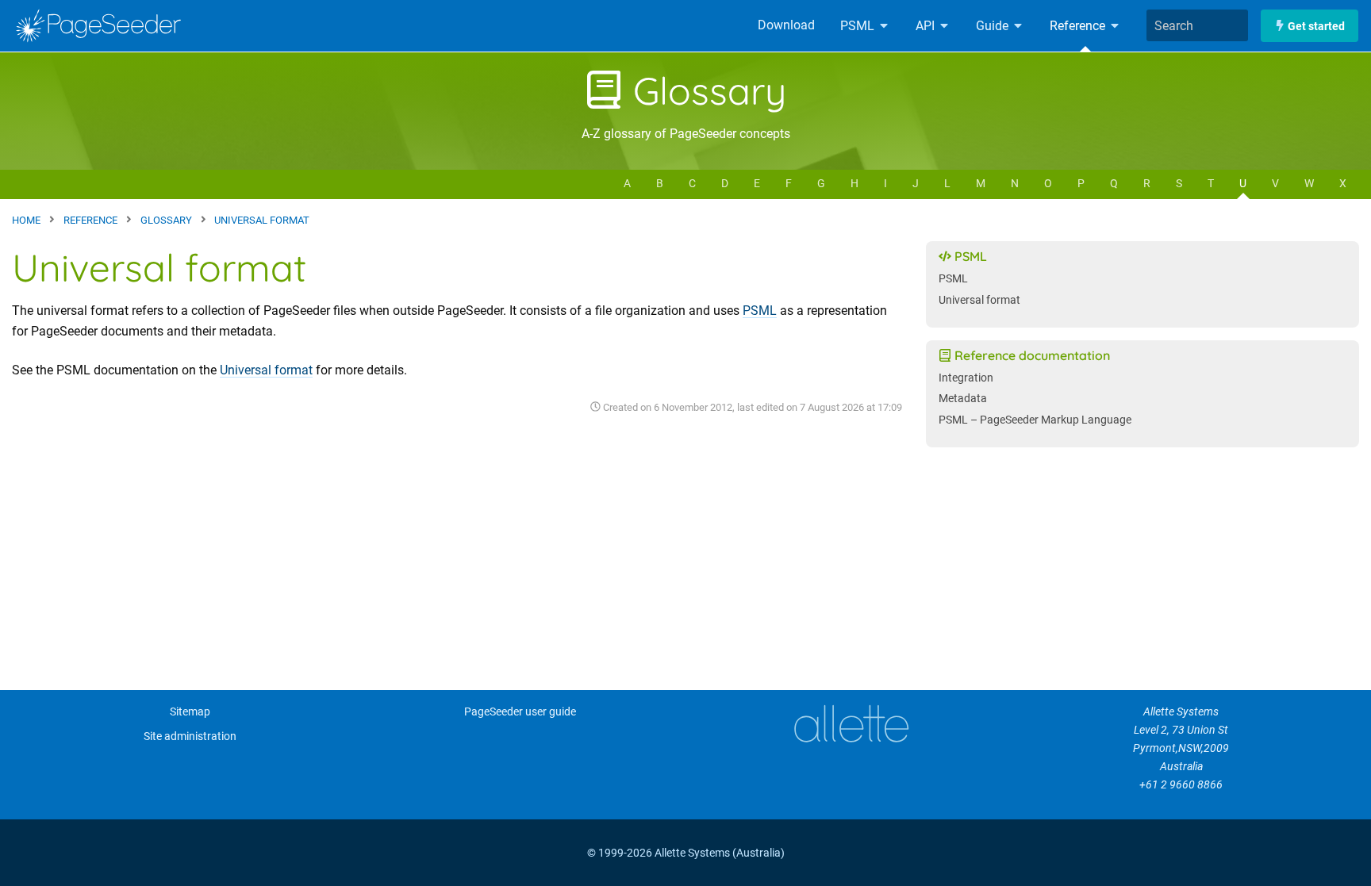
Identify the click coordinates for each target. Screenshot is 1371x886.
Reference (1079, 25)
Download (786, 25)
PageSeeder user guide (520, 712)
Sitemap (190, 712)
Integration (966, 378)
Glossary (704, 90)
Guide (994, 25)
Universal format (266, 370)
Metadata (963, 398)
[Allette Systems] (851, 724)
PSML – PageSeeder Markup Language (1035, 420)
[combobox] (1197, 25)
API (927, 25)
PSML (859, 25)
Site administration (190, 736)
